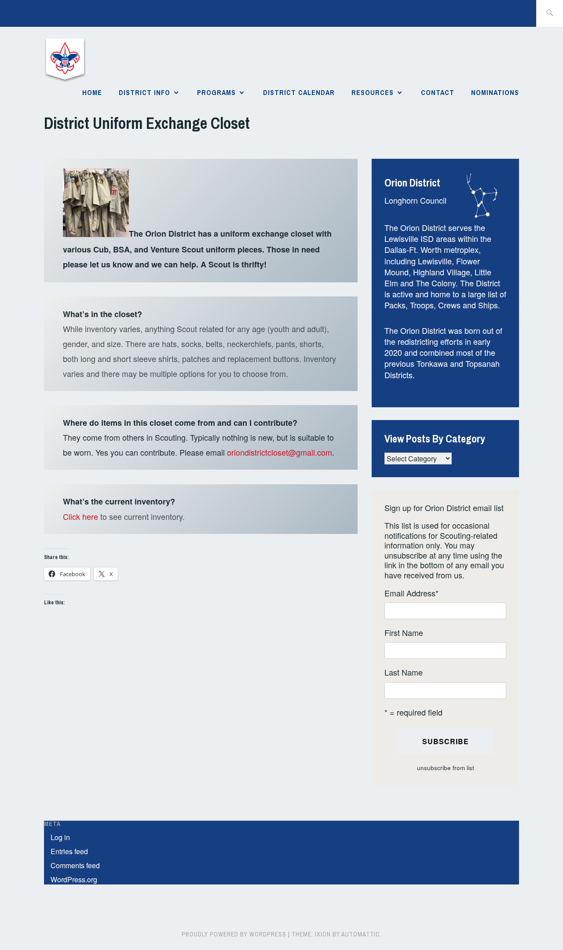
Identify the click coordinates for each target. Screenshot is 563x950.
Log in (60, 837)
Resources (372, 92)
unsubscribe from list (445, 768)
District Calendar (299, 92)
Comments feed (75, 865)
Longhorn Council (415, 200)
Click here (80, 516)
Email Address (411, 593)
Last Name (403, 672)
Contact (437, 92)
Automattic (360, 934)
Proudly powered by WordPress (234, 934)
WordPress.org (74, 879)
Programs (216, 92)
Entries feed (69, 851)
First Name (403, 632)
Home (92, 92)
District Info (144, 92)
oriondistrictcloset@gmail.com (279, 452)
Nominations (495, 92)
